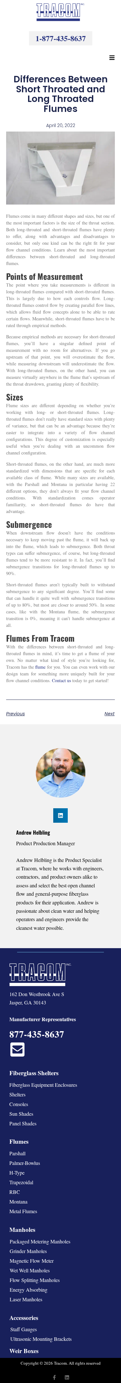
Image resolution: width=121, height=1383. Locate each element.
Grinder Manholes (28, 1251)
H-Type (17, 1172)
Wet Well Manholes (30, 1270)
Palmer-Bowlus (24, 1162)
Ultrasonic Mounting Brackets (41, 1338)
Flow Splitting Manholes (35, 1280)
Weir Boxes (23, 1350)
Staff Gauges (23, 1329)
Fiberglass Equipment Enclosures (43, 1084)
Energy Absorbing (28, 1289)
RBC (14, 1191)
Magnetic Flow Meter (32, 1260)
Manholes (22, 1229)
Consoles (18, 1104)
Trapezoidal (21, 1182)
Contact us (61, 680)
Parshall (17, 1153)
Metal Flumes (23, 1211)
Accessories (23, 1317)
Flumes (18, 1141)
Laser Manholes (26, 1299)
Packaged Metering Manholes (40, 1241)
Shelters (17, 1094)
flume (40, 667)
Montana (18, 1201)
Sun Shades (21, 1113)
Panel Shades (22, 1123)
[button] (112, 57)
